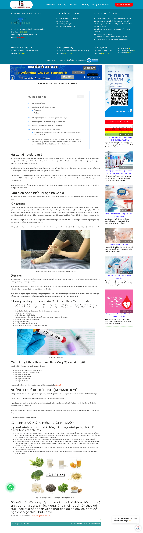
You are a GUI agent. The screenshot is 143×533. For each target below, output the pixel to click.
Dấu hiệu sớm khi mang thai (119, 244)
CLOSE (80, 96)
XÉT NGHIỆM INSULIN (104, 34)
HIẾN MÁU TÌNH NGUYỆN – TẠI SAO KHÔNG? (86, 524)
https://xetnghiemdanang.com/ (41, 516)
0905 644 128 (22, 53)
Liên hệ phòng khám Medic (68, 18)
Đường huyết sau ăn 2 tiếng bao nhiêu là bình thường (118, 215)
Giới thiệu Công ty (65, 24)
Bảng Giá (58, 385)
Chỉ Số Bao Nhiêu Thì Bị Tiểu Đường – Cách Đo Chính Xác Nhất (118, 138)
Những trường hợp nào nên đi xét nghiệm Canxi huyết (49, 118)
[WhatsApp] (10, 487)
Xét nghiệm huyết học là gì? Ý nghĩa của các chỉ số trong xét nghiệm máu (119, 172)
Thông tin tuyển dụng (67, 26)
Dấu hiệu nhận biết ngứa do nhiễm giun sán (119, 276)
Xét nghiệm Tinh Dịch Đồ (21, 524)
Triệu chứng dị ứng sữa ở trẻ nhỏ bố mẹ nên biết (114, 18)
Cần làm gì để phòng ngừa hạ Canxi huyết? (46, 129)
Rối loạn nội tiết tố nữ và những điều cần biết (113, 21)
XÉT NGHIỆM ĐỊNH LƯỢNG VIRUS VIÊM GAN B (112, 37)
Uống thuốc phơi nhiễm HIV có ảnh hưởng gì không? (119, 315)
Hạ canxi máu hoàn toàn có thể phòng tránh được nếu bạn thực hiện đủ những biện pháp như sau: (57, 133)
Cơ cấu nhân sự (64, 21)
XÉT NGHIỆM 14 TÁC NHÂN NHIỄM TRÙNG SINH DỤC (114, 39)
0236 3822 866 (23, 32)
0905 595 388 (67, 53)
